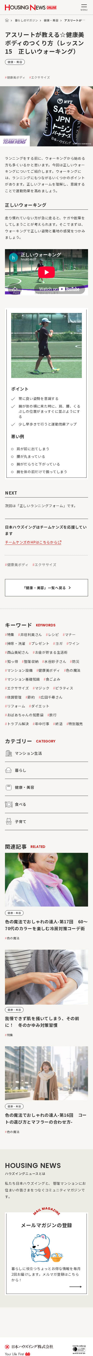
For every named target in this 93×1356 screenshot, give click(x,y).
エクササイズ (40, 77)
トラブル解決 (18, 723)
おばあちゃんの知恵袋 (25, 714)
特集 (10, 634)
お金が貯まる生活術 (51, 652)
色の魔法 (73, 670)
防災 (75, 661)
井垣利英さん (31, 634)
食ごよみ (53, 679)
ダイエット (40, 706)
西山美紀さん (18, 652)
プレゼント (40, 643)
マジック (42, 688)
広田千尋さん (51, 697)
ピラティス (64, 688)
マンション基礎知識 (23, 679)
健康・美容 (51, 20)
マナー (70, 634)
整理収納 (31, 661)
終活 (58, 723)
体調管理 (14, 697)
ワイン (73, 643)
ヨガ (58, 643)
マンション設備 (20, 670)
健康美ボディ (16, 77)
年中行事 (42, 723)
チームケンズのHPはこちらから (31, 542)
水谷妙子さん (55, 661)
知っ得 (12, 661)
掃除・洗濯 (16, 643)
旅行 (53, 714)
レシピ (53, 634)
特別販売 (75, 723)
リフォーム (16, 706)
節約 (31, 697)
